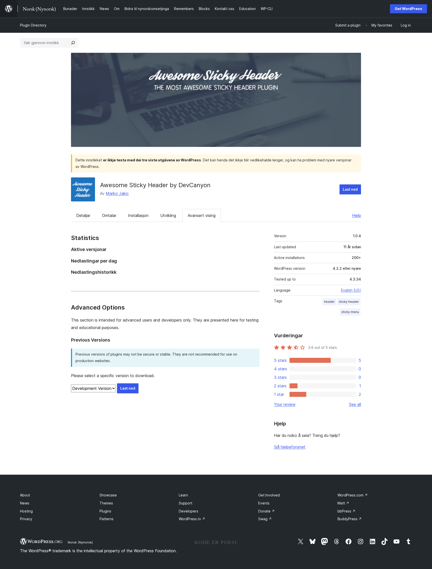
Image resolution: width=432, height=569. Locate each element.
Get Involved (269, 495)
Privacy (26, 519)
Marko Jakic (117, 193)
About (25, 495)
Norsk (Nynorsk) (80, 542)
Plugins (105, 511)
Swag (265, 519)
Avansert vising (202, 215)
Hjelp (356, 215)
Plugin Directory (33, 25)
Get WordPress (408, 9)
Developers (188, 511)
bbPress (347, 511)
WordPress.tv (192, 519)
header (329, 302)
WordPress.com (353, 495)
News (24, 503)
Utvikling (168, 215)
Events (264, 503)
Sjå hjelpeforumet (290, 446)
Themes (106, 503)
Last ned (350, 189)
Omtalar (109, 215)
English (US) (351, 290)
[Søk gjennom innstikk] (73, 43)
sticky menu (350, 312)
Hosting (26, 511)
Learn (183, 495)
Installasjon (138, 215)
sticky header (349, 302)
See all (355, 404)
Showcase (108, 495)
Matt (343, 503)
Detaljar (83, 215)
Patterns (107, 519)
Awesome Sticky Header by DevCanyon (155, 185)
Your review (285, 404)
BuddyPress (350, 519)
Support (185, 503)
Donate (266, 511)
